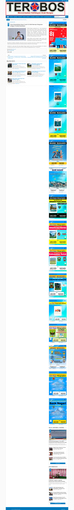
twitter (62, 1)
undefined (19, 65)
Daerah (28, 16)
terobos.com (14, 49)
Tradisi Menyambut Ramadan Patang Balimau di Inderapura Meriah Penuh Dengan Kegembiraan (58, 453)
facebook (64, 1)
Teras (42, 16)
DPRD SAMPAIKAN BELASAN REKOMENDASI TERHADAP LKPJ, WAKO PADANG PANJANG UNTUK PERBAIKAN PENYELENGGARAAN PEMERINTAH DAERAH (59, 488)
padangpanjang (11, 50)
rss (67, 1)
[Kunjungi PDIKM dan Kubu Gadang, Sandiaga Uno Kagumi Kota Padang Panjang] (51, 494)
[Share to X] (10, 52)
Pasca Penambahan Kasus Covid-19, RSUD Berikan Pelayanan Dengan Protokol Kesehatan (26, 25)
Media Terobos (8, 509)
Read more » (17, 68)
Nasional (15, 16)
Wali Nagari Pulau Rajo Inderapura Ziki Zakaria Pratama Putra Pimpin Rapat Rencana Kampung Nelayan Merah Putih (29, 19)
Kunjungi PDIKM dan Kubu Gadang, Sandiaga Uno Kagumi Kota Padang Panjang (59, 493)
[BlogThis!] (8, 52)
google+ (65, 1)
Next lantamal (58, 463)
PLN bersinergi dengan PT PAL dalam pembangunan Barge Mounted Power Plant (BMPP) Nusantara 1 (58, 442)
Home (7, 17)
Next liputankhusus (58, 503)
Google (66, 509)
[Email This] (7, 52)
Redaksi (11, 16)
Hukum (24, 16)
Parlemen (20, 16)
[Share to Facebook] (11, 52)
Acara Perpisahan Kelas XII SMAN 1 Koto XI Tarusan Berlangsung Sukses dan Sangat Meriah (60, 458)
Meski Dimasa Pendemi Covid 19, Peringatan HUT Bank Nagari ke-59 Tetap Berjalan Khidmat (59, 498)
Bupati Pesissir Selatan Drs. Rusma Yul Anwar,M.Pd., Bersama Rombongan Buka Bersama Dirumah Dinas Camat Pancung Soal (59, 448)
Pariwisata (37, 16)
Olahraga (32, 16)
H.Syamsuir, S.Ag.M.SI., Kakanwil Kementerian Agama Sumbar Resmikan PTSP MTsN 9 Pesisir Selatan (57, 481)
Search (66, 17)
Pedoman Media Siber (47, 16)
